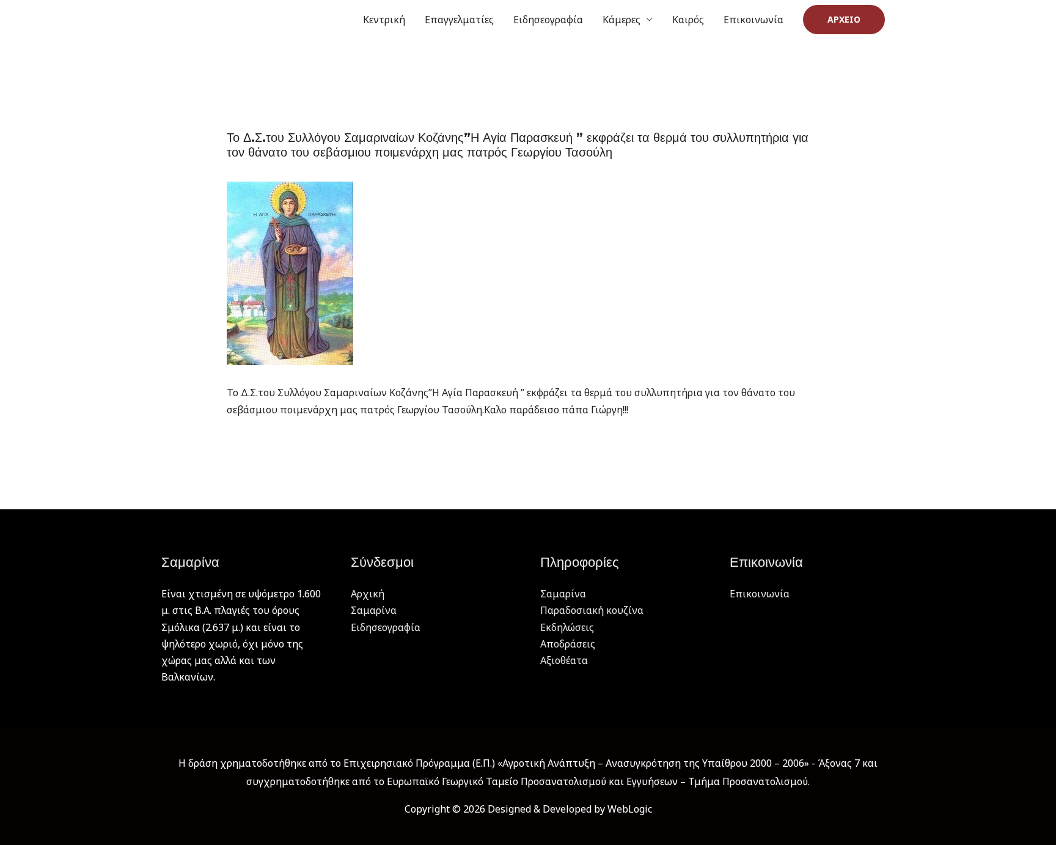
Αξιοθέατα (564, 660)
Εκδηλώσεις (567, 627)
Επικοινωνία (753, 19)
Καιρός (688, 19)
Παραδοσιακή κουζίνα (592, 610)
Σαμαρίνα (374, 610)
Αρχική (367, 593)
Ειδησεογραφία (548, 19)
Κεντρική (384, 19)
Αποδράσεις (567, 644)
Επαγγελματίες (459, 19)
